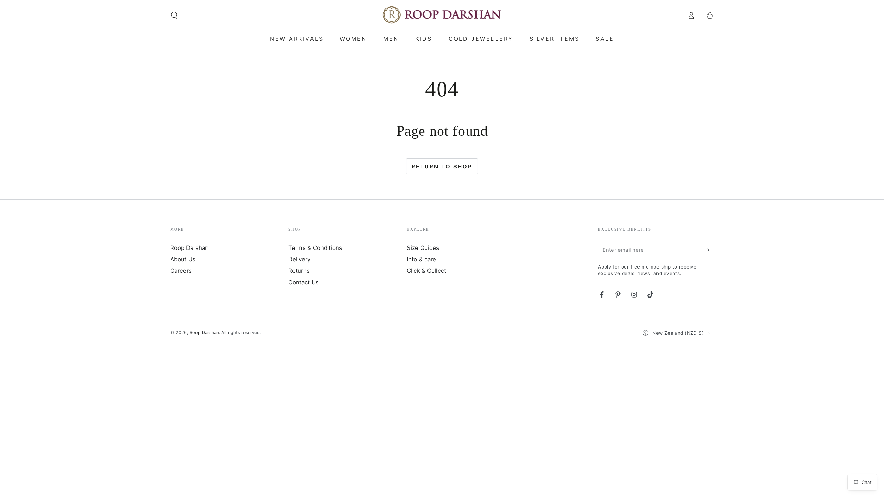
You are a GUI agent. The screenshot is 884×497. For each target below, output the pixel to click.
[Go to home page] (442, 15)
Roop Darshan (189, 247)
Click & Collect (426, 270)
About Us (182, 259)
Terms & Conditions (315, 247)
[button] (174, 15)
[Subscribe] (709, 250)
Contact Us (303, 282)
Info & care (421, 259)
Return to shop (442, 166)
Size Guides (423, 247)
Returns (299, 270)
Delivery (299, 259)
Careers (181, 270)
